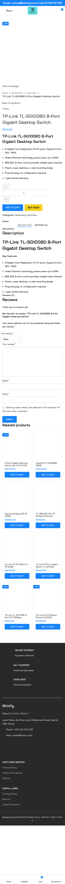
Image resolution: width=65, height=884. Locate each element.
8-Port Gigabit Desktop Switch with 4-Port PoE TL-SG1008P (16, 465)
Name (6, 380)
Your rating (7, 333)
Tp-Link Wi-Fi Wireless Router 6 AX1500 (46, 616)
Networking (17, 92)
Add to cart (13, 207)
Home (5, 92)
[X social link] (14, 221)
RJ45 (36, 262)
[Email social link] (18, 221)
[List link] (32, 721)
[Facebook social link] (11, 221)
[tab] (25, 225)
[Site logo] (33, 10)
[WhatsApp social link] (22, 221)
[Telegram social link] (25, 221)
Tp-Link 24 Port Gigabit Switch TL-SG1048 (47, 565)
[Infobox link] (18, 653)
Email (5, 393)
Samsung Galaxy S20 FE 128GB (16, 514)
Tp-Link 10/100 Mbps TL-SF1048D (17, 565)
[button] (17, 475)
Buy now (33, 207)
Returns (6, 778)
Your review (9, 344)
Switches (31, 92)
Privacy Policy (9, 767)
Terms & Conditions (12, 772)
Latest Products (10, 804)
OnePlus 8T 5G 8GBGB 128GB (46, 464)
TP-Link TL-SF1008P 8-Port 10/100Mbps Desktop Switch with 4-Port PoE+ (16, 618)
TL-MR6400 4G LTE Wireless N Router (45, 514)
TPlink (5, 109)
